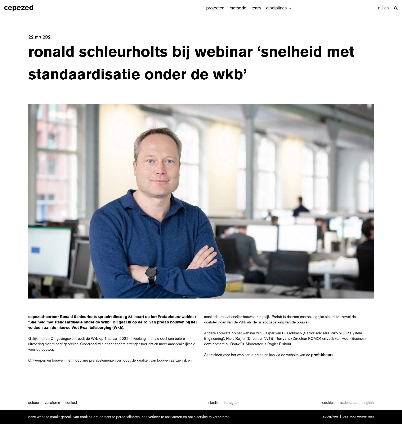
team (256, 8)
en (386, 8)
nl (379, 8)
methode (237, 8)
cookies (328, 402)
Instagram (232, 402)
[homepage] (23, 8)
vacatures (52, 402)
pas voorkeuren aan (358, 416)
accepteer (330, 416)
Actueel (34, 402)
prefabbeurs (322, 354)
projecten (215, 8)
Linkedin (213, 402)
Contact (71, 402)
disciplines (277, 8)
